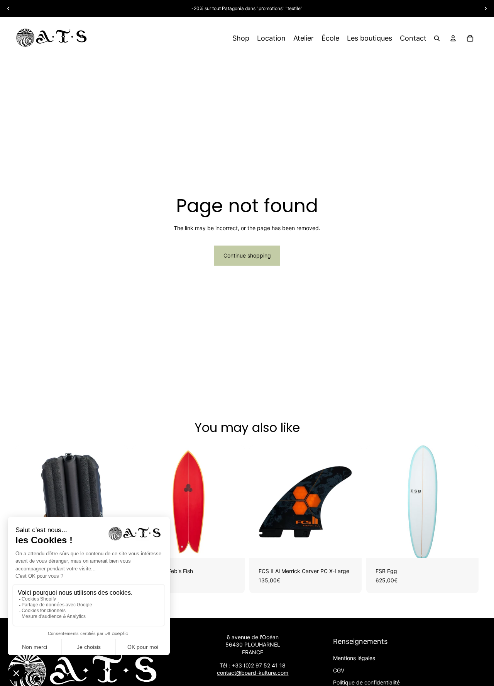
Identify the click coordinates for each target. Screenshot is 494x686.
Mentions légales (354, 658)
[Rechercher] (436, 38)
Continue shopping (247, 255)
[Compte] (453, 38)
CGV (338, 670)
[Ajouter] (233, 546)
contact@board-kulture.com (252, 672)
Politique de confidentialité (366, 682)
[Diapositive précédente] (8, 8)
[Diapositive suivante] (485, 8)
